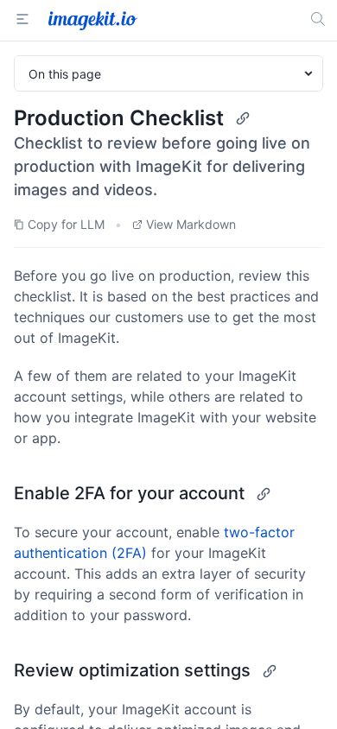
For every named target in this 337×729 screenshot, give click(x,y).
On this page (65, 74)
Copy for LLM (66, 224)
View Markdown (191, 224)
